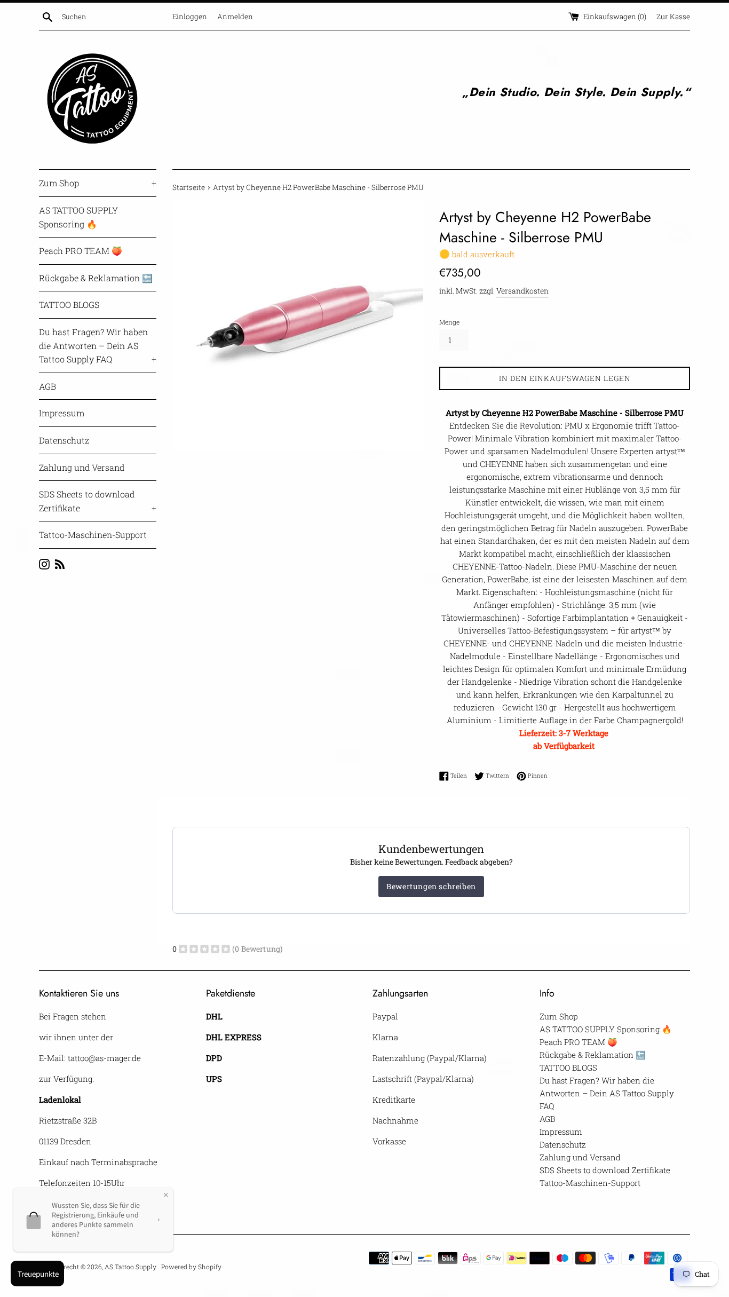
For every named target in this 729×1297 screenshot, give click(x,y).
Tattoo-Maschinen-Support (93, 534)
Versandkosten (522, 291)
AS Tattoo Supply (131, 1266)
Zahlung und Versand (81, 467)
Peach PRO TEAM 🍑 (80, 250)
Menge (449, 322)
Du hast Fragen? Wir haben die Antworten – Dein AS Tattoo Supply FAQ (97, 345)
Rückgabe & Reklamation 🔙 (96, 277)
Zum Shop (97, 182)
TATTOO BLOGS (69, 304)
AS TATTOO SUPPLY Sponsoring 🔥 (78, 217)
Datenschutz (64, 440)
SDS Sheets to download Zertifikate (97, 500)
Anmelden (235, 16)
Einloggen (189, 16)
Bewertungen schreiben (431, 886)
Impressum (61, 412)
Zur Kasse (673, 16)
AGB (47, 386)
